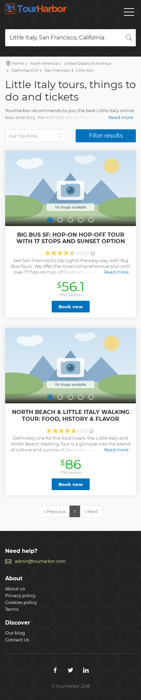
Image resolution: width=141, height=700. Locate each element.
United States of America (87, 63)
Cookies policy (21, 602)
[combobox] (70, 37)
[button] (50, 219)
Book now (71, 306)
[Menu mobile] (129, 13)
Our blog (15, 633)
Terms (11, 609)
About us (15, 588)
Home (18, 63)
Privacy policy (20, 595)
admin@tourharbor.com (40, 561)
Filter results (106, 135)
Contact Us (17, 639)
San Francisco (57, 70)
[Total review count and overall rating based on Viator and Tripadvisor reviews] (92, 253)
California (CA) (24, 70)
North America (43, 63)
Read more (120, 117)
